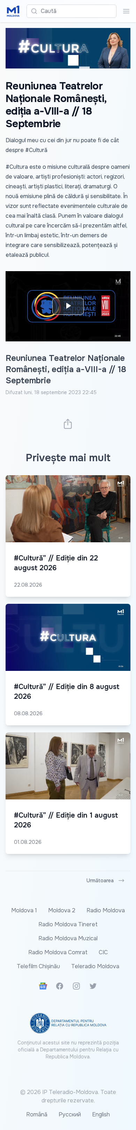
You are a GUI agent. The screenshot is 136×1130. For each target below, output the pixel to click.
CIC (103, 952)
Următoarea (100, 880)
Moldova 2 (61, 910)
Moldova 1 (24, 910)
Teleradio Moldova (95, 966)
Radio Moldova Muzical (68, 938)
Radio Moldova (105, 910)
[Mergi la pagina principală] (13, 11)
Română (36, 1114)
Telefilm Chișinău (38, 966)
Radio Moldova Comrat (58, 952)
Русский (70, 1114)
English (101, 1114)
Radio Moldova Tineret (68, 924)
